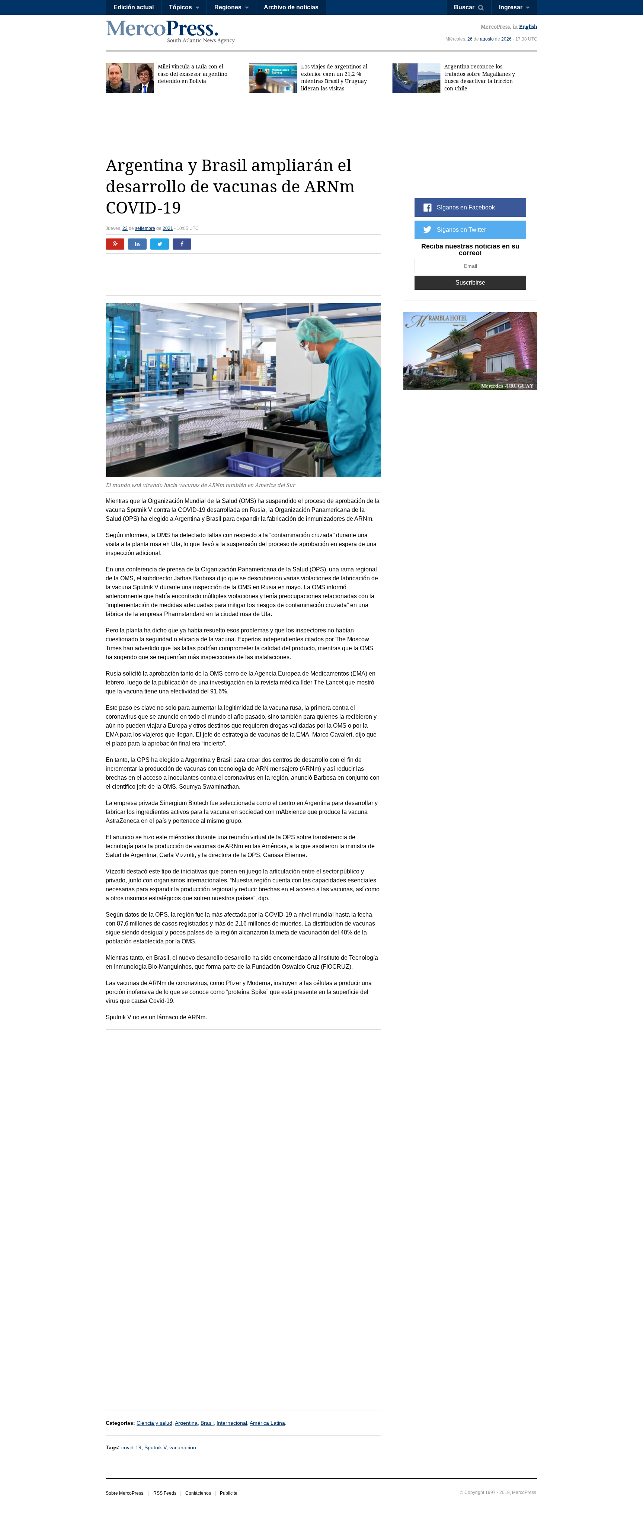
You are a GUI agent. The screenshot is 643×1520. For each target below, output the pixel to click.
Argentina (186, 1423)
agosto (487, 39)
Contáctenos (198, 1493)
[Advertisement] (321, 127)
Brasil (207, 1423)
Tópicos (180, 7)
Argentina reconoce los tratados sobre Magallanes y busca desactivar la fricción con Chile (479, 77)
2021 (168, 228)
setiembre (145, 228)
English (528, 26)
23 (125, 228)
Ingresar (510, 7)
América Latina (267, 1423)
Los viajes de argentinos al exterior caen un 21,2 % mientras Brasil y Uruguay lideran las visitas (334, 77)
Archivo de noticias (291, 7)
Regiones (227, 7)
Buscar (464, 7)
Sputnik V (155, 1447)
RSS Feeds (164, 1493)
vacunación (182, 1447)
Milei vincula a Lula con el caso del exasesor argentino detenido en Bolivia (192, 73)
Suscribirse (470, 282)
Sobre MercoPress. (125, 1493)
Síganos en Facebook (466, 207)
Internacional (232, 1423)
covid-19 (131, 1447)
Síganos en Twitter (461, 230)
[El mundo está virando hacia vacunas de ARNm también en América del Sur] (243, 390)
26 (470, 39)
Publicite (228, 1493)
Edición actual (133, 7)
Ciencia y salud (154, 1423)
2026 (506, 39)
